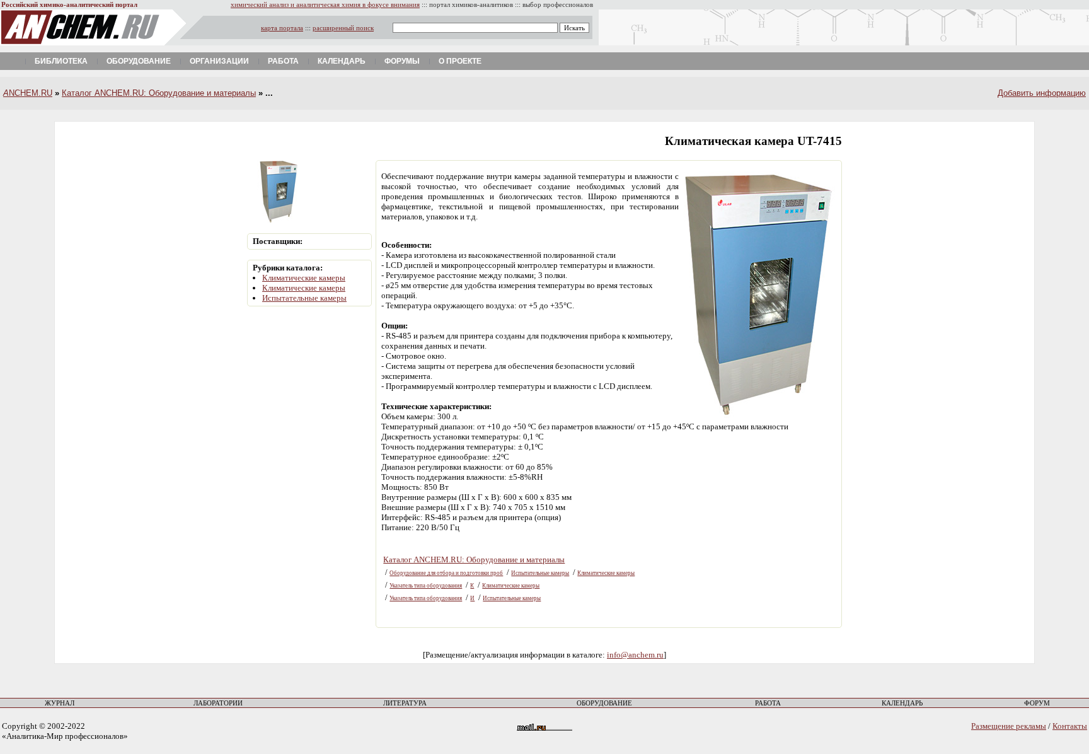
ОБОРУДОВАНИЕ (604, 703)
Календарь (342, 61)
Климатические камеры (303, 277)
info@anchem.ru (635, 654)
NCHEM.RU (27, 93)
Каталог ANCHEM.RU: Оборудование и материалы (159, 93)
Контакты (1069, 726)
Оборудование (139, 61)
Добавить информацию (1042, 93)
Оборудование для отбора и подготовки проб (446, 573)
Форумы (402, 61)
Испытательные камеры (304, 298)
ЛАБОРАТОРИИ (218, 703)
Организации (219, 61)
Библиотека (61, 61)
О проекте (460, 61)
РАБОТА (768, 703)
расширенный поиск (343, 28)
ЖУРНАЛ (59, 703)
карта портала (282, 28)
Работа (283, 61)
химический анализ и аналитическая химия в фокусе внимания (325, 4)
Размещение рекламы (1008, 726)
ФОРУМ (1037, 703)
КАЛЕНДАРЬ (902, 703)
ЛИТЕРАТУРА (405, 703)
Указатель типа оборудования (425, 586)
